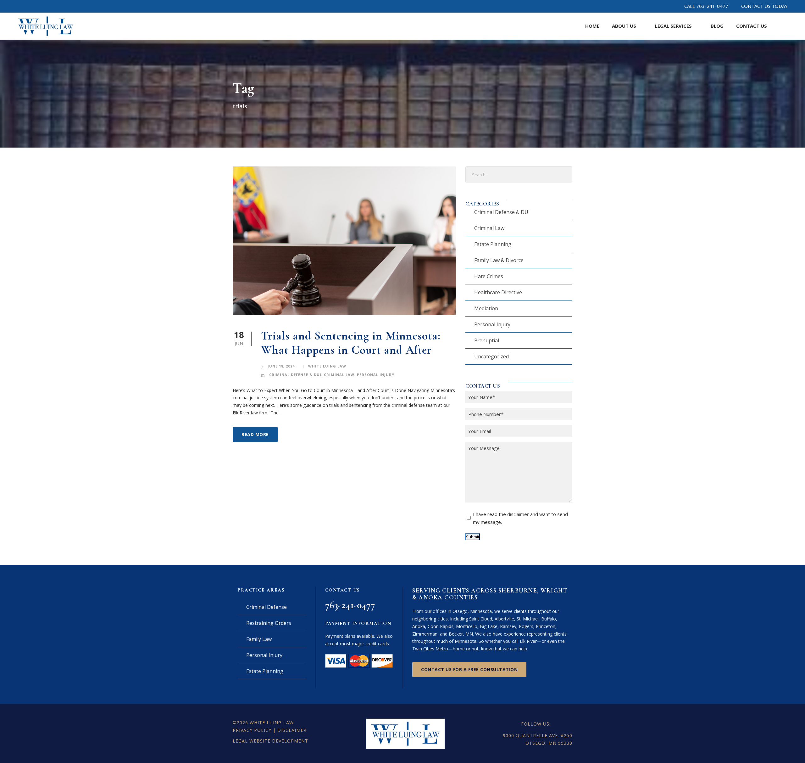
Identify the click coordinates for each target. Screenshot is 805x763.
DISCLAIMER (292, 730)
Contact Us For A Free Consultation (469, 669)
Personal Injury (375, 374)
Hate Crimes (488, 276)
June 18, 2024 (281, 366)
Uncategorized (491, 356)
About (624, 26)
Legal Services (673, 26)
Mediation (486, 308)
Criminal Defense (266, 606)
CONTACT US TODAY (764, 6)
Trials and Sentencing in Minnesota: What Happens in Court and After (351, 343)
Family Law (259, 639)
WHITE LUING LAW (272, 723)
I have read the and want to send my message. (520, 518)
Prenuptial (486, 340)
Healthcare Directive (498, 292)
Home (592, 26)
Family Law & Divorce (499, 260)
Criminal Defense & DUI (295, 374)
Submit (472, 537)
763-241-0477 (350, 605)
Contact (751, 26)
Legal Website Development (270, 741)
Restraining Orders (268, 623)
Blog (717, 26)
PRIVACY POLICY (252, 730)
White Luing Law (327, 366)
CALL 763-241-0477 (706, 6)
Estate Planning (492, 244)
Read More (255, 434)
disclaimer (518, 514)
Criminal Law (339, 374)
